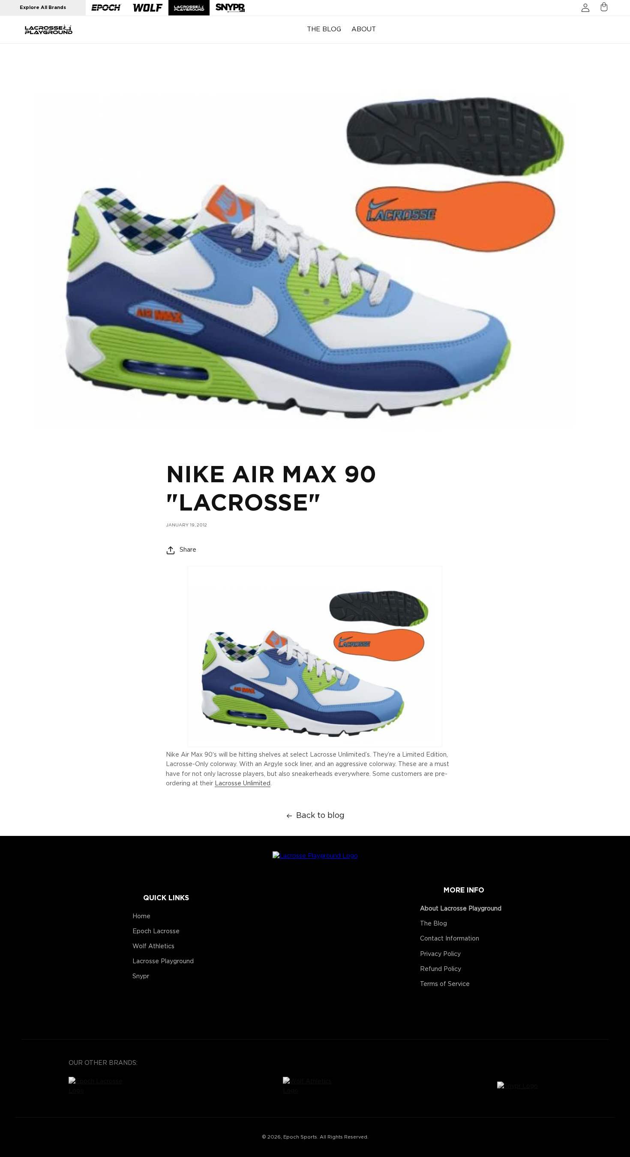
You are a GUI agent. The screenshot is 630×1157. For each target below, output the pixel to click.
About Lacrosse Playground (460, 909)
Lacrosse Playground (163, 962)
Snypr (140, 977)
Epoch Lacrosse (156, 932)
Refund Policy (440, 969)
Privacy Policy (440, 954)
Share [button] (188, 550)
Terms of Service (445, 984)
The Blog (433, 924)
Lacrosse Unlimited (242, 784)
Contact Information (449, 939)
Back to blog (320, 816)
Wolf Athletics (153, 947)
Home (141, 917)
